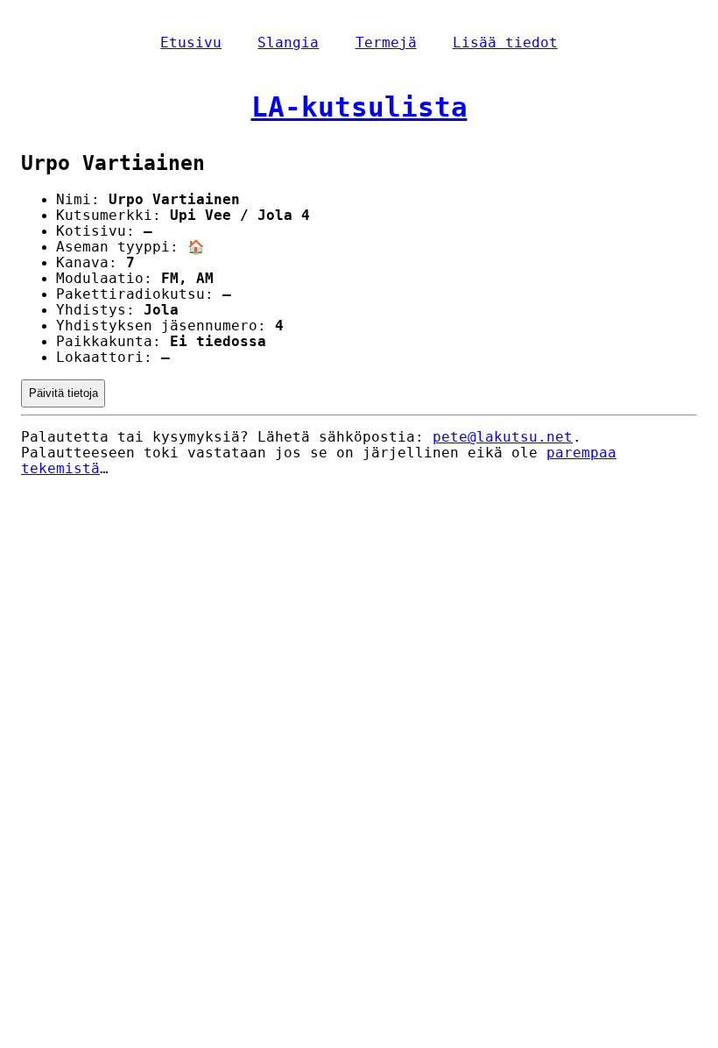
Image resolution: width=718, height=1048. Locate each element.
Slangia (288, 43)
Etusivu (191, 43)
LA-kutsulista (359, 107)
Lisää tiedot (505, 43)
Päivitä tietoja (63, 393)
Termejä (386, 43)
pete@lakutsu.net (503, 437)
